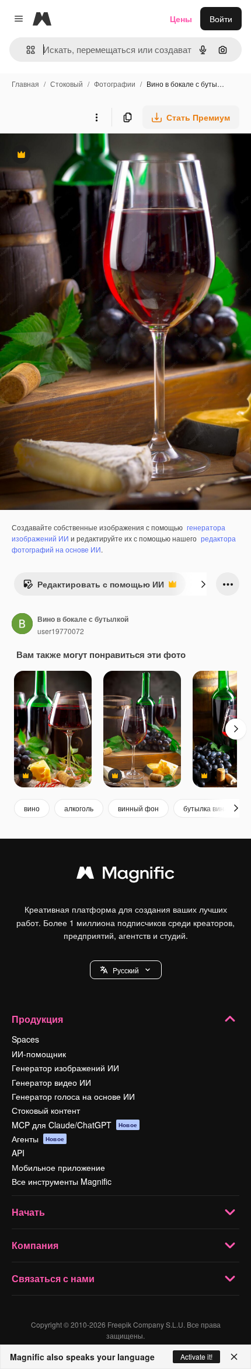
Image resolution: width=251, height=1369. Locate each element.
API (18, 1153)
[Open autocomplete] (26, 49)
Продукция (37, 1019)
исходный (78, 156)
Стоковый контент (46, 1110)
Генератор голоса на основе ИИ (73, 1096)
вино (32, 808)
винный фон (138, 808)
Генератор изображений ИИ (65, 1068)
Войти (221, 18)
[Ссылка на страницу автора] (22, 624)
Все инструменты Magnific (61, 1181)
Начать (28, 1212)
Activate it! (196, 1356)
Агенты (38, 1139)
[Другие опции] (96, 117)
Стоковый (66, 84)
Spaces (25, 1039)
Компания (35, 1245)
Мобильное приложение (58, 1167)
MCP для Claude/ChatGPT (74, 1125)
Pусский (126, 970)
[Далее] (203, 584)
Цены (181, 18)
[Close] (234, 1357)
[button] (126, 969)
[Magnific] (125, 875)
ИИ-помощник (39, 1054)
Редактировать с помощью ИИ (93, 587)
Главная (25, 84)
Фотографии (114, 84)
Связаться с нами (53, 1278)
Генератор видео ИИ (51, 1082)
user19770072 (60, 631)
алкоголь (78, 808)
